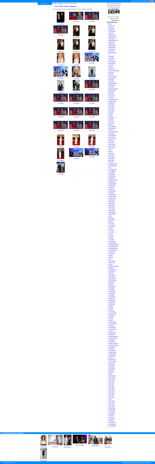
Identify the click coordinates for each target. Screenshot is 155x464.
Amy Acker (110, 221)
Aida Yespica (111, 58)
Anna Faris (110, 318)
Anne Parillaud (111, 341)
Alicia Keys (110, 124)
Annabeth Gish (111, 334)
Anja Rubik (110, 307)
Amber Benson (111, 201)
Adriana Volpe (111, 42)
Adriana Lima (111, 38)
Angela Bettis (111, 289)
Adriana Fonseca (112, 34)
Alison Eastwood (112, 138)
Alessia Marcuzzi (112, 90)
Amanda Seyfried (112, 196)
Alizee (109, 149)
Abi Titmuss (111, 27)
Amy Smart (110, 235)
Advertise (141, 1)
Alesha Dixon (111, 86)
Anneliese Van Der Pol (113, 343)
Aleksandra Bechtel (112, 83)
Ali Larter (110, 115)
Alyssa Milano (111, 173)
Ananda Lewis (111, 262)
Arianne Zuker (111, 366)
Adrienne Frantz (111, 49)
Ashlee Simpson (111, 377)
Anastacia (110, 264)
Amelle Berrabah (112, 212)
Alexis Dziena (111, 106)
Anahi (109, 259)
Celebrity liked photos (126, 462)
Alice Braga (110, 119)
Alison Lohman (111, 144)
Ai (109, 54)
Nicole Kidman (43, 460)
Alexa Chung (111, 94)
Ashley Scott (111, 391)
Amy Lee (110, 228)
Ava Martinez (111, 415)
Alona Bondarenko (112, 165)
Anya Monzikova (112, 354)
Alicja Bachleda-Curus (113, 131)
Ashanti (110, 374)
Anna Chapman (111, 314)
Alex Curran (111, 92)
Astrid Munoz (111, 397)
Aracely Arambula (112, 361)
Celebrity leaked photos (58, 3)
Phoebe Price (55, 446)
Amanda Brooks (111, 176)
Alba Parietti (111, 79)
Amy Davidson (111, 225)
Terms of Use (147, 1)
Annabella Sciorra (112, 332)
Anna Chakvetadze (112, 313)
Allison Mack (111, 158)
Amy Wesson (111, 239)
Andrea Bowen (111, 271)
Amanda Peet (111, 192)
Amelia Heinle (111, 210)
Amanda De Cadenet (112, 180)
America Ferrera (111, 214)
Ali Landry (110, 113)
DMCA (152, 1)
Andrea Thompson (112, 280)
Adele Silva (110, 33)
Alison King (111, 140)
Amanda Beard (111, 174)
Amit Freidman (111, 219)
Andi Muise (111, 268)
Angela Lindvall (111, 293)
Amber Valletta (111, 208)
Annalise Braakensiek (113, 336)
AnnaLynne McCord (112, 338)
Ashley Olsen (111, 386)
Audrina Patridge (112, 408)
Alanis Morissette (112, 77)
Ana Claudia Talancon (113, 248)
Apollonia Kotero (112, 356)
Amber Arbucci (111, 199)
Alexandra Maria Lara (113, 99)
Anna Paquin (111, 325)
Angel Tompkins (112, 286)
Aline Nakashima (112, 135)
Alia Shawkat (111, 117)
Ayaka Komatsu (111, 422)
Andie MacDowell (112, 269)
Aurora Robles (111, 411)
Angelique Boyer (112, 300)
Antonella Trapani (112, 352)
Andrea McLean (111, 275)
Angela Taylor (111, 295)
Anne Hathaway (111, 339)
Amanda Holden (111, 185)
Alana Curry (111, 74)
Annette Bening (111, 347)
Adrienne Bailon (111, 47)
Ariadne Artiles (111, 365)
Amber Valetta (111, 207)
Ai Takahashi (111, 56)
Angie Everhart (111, 302)
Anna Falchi (111, 316)
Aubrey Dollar (111, 402)
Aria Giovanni (111, 363)
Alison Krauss (111, 142)
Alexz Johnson (111, 110)
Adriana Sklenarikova (113, 40)
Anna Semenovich (112, 329)
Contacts (136, 1)
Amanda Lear (111, 189)
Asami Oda (110, 372)
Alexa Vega (110, 97)
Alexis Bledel (111, 104)
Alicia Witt (110, 129)
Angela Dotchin (111, 291)
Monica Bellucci (95, 445)
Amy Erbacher (111, 226)
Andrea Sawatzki (112, 278)
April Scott (110, 357)
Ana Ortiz (110, 255)
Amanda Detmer (111, 182)
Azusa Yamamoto (112, 426)
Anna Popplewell (112, 327)
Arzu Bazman (111, 370)
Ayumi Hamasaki (112, 424)
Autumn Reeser (111, 413)
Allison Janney (111, 156)
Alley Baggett (111, 155)
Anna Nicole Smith (112, 323)
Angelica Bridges (112, 296)
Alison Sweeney (111, 146)
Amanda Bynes (111, 178)
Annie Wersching (112, 350)
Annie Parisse (111, 348)
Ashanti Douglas (112, 375)
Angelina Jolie (111, 298)
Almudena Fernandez (113, 164)
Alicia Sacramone (112, 126)
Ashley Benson (111, 379)
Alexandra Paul (111, 103)
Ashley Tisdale (111, 393)
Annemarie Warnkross (113, 345)
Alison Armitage (111, 137)
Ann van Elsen (111, 311)
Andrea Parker (111, 277)
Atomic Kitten (111, 400)
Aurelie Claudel (111, 409)
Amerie (110, 216)
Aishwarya (110, 67)
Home (132, 1)
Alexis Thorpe (111, 108)
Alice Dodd (110, 120)
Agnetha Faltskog (112, 52)
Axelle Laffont (111, 418)
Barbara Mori (43, 446)
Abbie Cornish (111, 25)
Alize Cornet (111, 147)
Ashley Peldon (111, 388)
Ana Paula (110, 257)
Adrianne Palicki (112, 45)
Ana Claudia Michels (112, 246)
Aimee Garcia (111, 59)
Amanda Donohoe (112, 183)
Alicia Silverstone (112, 128)
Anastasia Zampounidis (113, 266)
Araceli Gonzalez (112, 359)
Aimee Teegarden (112, 61)
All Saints (110, 151)
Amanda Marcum (112, 190)
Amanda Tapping (112, 198)
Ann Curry (110, 309)
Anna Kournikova (112, 321)
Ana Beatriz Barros (112, 243)
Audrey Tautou (111, 406)
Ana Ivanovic (111, 253)
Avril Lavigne (111, 417)
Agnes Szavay (111, 51)
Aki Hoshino (111, 72)
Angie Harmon (111, 304)
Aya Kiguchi (111, 420)
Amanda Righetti (112, 194)
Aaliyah (110, 24)
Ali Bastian (110, 112)
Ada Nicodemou (111, 31)
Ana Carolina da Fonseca (113, 244)
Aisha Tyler (110, 65)
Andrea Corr (111, 273)
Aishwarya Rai (111, 68)
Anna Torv (110, 330)
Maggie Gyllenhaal (80, 445)
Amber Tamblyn (111, 205)
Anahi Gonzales (111, 260)
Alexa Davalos (111, 95)
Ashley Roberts (111, 390)
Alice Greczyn (111, 122)
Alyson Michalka (112, 171)
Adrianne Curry (111, 43)
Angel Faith (110, 284)
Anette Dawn (111, 282)
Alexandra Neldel (112, 101)
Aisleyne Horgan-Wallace (113, 70)
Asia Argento (111, 395)
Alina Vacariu (111, 133)
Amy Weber (111, 237)
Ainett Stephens (111, 63)
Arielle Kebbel (111, 368)
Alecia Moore (111, 81)
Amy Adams (111, 223)
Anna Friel (110, 320)
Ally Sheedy (111, 162)
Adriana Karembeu (112, 36)
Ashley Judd (111, 384)
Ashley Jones (111, 383)
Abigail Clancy (111, 29)
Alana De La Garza (112, 76)
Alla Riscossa (111, 153)
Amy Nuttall (111, 230)
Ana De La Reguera (112, 250)
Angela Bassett (111, 287)
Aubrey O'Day (111, 404)
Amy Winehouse (112, 241)
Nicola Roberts (108, 446)
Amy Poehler (111, 232)
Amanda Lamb (111, 187)
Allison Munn (111, 160)
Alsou (109, 167)
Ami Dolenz (111, 217)
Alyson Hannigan (112, 169)
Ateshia (110, 399)
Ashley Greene (111, 381)
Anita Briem (111, 305)
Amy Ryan (110, 234)
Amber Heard (111, 203)
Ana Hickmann (111, 252)
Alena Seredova (111, 85)
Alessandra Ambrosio (113, 88)
